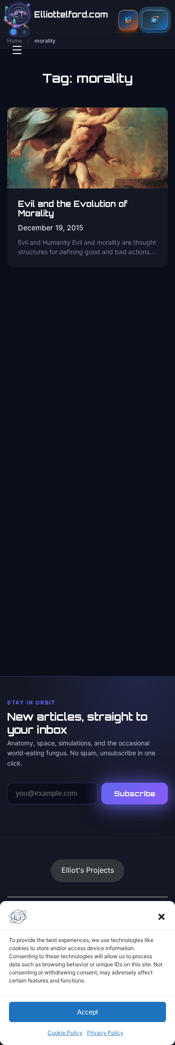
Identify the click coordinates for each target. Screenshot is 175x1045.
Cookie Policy (65, 1032)
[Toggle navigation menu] (17, 50)
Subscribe (134, 793)
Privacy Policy (105, 1032)
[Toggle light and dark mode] (19, 31)
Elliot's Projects (87, 870)
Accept (87, 1012)
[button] (161, 916)
